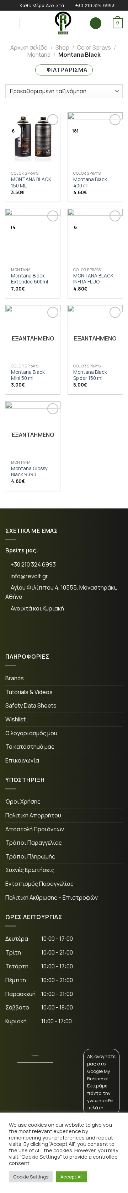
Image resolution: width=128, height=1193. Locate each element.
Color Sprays (94, 47)
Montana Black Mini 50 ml (28, 375)
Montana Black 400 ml (90, 182)
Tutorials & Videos (29, 692)
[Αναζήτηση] (27, 23)
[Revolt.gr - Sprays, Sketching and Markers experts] (63, 23)
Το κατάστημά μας (29, 746)
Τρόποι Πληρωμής (30, 856)
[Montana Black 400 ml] (95, 139)
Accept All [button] (71, 1177)
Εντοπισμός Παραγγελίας (39, 884)
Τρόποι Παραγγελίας (33, 842)
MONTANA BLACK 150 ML (31, 182)
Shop (62, 47)
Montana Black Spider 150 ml (90, 375)
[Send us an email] (60, 632)
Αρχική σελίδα (29, 47)
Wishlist (15, 719)
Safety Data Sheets (31, 705)
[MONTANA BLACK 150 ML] (32, 139)
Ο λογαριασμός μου (31, 733)
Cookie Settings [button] (30, 1177)
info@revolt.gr (29, 576)
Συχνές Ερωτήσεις (29, 870)
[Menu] (9, 23)
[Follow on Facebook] (16, 632)
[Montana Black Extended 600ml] (32, 236)
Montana (38, 54)
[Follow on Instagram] (38, 632)
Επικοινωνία (22, 760)
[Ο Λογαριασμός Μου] (95, 23)
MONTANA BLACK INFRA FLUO (93, 279)
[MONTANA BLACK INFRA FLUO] (95, 236)
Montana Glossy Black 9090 (29, 472)
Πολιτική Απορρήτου (33, 815)
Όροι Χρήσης (23, 801)
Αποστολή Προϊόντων (34, 829)
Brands (14, 678)
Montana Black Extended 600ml (29, 279)
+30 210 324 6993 (33, 564)
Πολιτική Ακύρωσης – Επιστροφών (51, 897)
